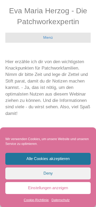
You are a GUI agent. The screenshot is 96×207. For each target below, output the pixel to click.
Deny (48, 173)
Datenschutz (60, 200)
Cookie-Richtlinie (36, 200)
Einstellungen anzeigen (48, 188)
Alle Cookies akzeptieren (48, 158)
